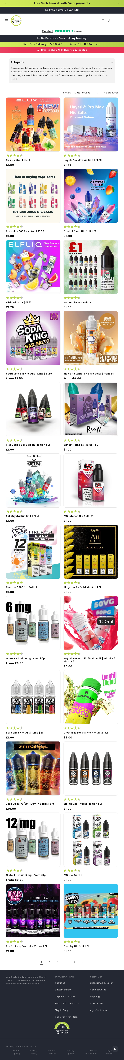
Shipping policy (70, 1052)
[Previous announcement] (6, 3)
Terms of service (51, 1052)
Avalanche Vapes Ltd (25, 1046)
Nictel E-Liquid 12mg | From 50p (26, 875)
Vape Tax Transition (66, 1016)
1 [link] (41, 962)
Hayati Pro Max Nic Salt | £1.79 (83, 160)
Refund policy (16, 1052)
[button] (6, 20)
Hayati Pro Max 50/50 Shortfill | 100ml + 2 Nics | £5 (89, 660)
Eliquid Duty (61, 1010)
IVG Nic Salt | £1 (73, 875)
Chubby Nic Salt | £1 (76, 946)
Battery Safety (63, 989)
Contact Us (96, 1003)
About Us (60, 982)
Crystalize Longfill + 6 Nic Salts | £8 (86, 732)
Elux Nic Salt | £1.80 (18, 160)
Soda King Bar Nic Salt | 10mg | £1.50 (29, 373)
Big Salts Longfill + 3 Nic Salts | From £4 (89, 373)
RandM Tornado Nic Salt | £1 (81, 444)
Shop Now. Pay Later (101, 982)
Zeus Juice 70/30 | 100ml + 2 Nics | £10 (30, 803)
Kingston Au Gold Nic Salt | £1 (82, 587)
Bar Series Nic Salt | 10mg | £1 (24, 732)
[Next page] (82, 962)
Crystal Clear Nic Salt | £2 (80, 231)
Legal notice (109, 1052)
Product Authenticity (67, 1003)
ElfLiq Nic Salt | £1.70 (19, 302)
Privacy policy (33, 1052)
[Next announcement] (118, 3)
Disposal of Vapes (65, 996)
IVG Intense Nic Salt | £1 (79, 516)
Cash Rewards (98, 989)
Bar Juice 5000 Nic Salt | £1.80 (25, 231)
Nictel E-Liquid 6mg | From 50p (25, 658)
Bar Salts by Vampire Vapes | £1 (26, 946)
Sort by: (67, 92)
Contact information (91, 1052)
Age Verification (99, 1010)
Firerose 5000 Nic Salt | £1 (22, 587)
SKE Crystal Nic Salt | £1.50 (23, 516)
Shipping (95, 996)
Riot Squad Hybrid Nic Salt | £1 (83, 803)
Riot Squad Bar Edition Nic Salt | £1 (28, 444)
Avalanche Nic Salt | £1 (78, 302)
